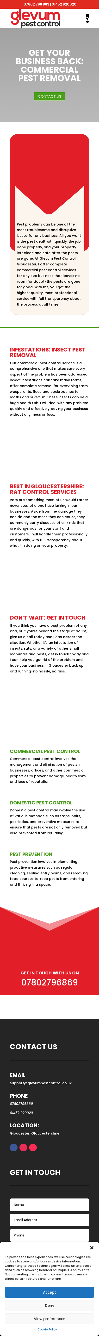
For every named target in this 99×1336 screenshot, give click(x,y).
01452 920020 (64, 4)
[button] (91, 1247)
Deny (49, 1305)
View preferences (49, 1318)
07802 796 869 (36, 4)
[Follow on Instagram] (23, 1147)
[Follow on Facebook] (14, 1147)
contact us (49, 96)
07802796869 (49, 982)
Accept (49, 1292)
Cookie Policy (47, 1329)
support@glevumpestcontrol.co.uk (41, 1083)
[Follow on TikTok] (33, 1147)
